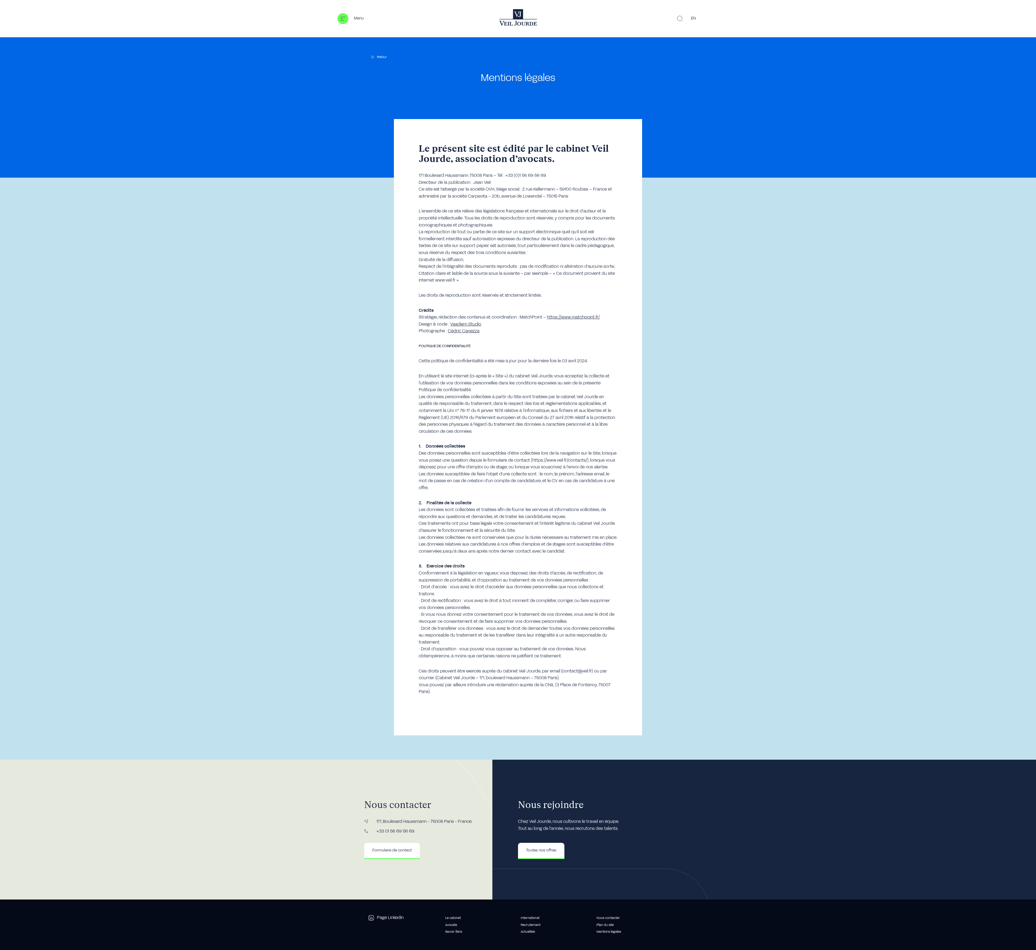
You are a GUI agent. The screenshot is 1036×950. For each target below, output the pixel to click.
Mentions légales (609, 931)
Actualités (528, 931)
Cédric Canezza (463, 331)
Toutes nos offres (541, 850)
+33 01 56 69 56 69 (395, 831)
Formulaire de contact (392, 850)
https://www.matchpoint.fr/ (573, 317)
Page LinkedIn (390, 917)
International (530, 917)
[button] (350, 18)
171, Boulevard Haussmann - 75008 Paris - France (424, 821)
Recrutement (530, 925)
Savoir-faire (453, 931)
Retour (382, 57)
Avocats (451, 925)
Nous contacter (608, 917)
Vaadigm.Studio (465, 324)
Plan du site (605, 925)
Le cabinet (453, 917)
